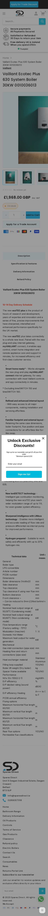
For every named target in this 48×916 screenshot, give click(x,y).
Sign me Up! (24, 474)
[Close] (43, 438)
